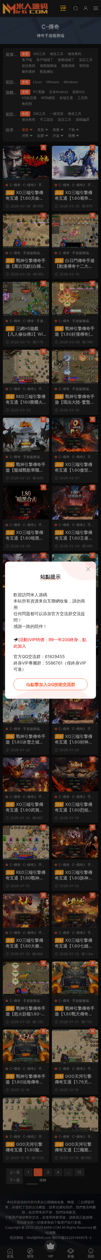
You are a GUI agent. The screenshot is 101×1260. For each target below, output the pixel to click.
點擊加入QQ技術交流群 (53, 684)
